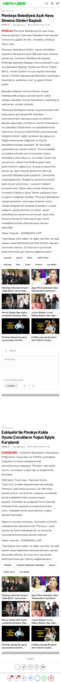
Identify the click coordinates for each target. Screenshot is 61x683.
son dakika (51, 264)
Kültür (30, 257)
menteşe (7, 264)
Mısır (18, 264)
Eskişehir (8, 565)
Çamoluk (7, 257)
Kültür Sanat (43, 257)
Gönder (11, 385)
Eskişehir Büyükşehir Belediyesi (30, 565)
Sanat (27, 264)
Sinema (38, 264)
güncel (19, 257)
